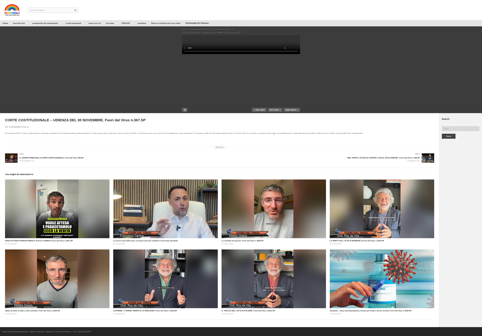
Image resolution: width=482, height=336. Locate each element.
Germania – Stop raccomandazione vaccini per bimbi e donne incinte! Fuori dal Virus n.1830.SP (370, 311)
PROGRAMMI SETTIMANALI (197, 23)
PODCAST (126, 23)
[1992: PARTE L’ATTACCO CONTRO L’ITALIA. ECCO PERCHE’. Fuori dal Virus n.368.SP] (328, 160)
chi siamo (110, 23)
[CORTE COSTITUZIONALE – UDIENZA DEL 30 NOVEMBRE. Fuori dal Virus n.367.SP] (57, 208)
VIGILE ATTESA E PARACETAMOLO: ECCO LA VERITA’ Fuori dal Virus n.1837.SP (39, 241)
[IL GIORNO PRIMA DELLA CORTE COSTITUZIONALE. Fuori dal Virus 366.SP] (111, 160)
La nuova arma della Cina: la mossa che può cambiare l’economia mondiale (145, 241)
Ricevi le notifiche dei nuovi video (165, 23)
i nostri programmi (74, 23)
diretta (5, 23)
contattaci (142, 23)
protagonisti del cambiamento (45, 23)
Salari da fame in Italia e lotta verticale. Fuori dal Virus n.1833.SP (32, 311)
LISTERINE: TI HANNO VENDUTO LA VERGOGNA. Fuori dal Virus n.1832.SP (145, 311)
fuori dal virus (19, 23)
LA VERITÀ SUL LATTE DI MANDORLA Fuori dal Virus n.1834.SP (357, 241)
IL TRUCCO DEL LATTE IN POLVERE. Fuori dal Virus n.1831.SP (248, 311)
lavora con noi (95, 23)
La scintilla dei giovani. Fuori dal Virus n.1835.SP (242, 241)
